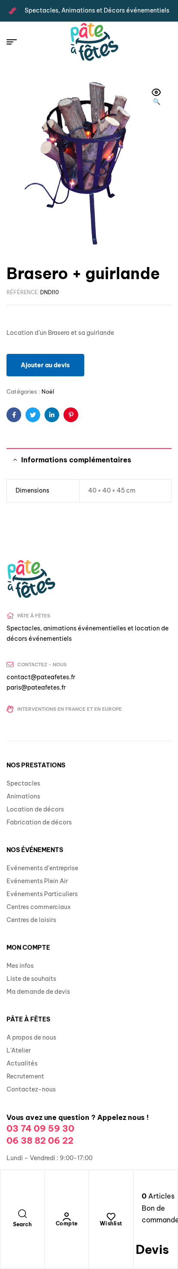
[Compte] (66, 1216)
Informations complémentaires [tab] (76, 459)
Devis (152, 1249)
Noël (47, 391)
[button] (156, 97)
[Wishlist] (111, 1216)
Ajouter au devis (45, 365)
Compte (67, 1223)
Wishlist (111, 1223)
